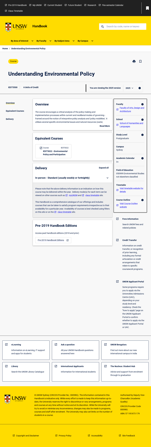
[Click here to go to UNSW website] (16, 28)
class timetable (92, 195)
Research (92, 5)
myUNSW (73, 195)
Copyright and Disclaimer (27, 435)
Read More (105, 126)
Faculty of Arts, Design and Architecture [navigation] (132, 109)
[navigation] (53, 240)
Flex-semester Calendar (112, 5)
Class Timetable (15, 11)
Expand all (104, 168)
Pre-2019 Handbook (17, 5)
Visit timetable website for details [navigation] (131, 190)
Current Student (54, 5)
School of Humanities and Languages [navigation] (131, 125)
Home (5, 48)
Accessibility (96, 435)
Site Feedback (128, 435)
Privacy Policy (65, 435)
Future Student (75, 5)
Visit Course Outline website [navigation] (129, 205)
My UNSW (37, 5)
